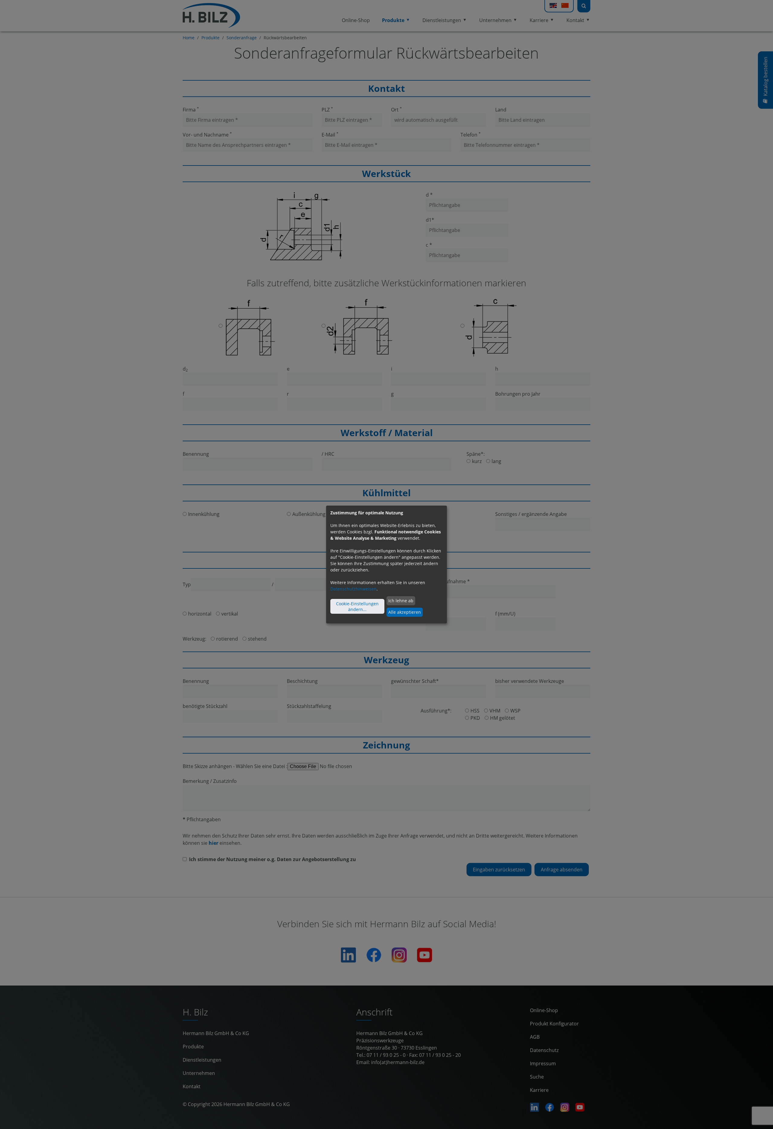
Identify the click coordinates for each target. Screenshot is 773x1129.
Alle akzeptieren (404, 612)
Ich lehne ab (400, 600)
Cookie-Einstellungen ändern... (357, 606)
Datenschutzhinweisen (353, 589)
